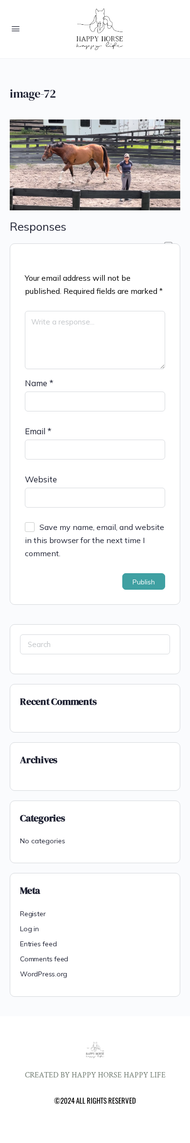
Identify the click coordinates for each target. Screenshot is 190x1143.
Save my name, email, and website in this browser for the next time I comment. (94, 540)
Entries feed (38, 943)
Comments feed (44, 959)
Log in (29, 928)
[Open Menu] (15, 28)
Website (41, 479)
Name (39, 383)
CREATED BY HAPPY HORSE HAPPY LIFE (95, 1075)
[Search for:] (95, 644)
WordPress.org (43, 974)
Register (32, 913)
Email (38, 431)
